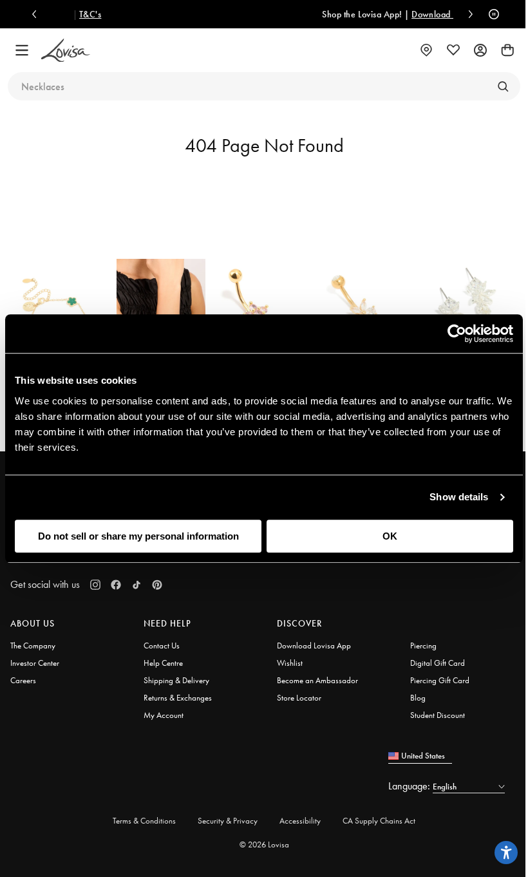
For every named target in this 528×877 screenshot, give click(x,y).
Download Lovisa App (314, 645)
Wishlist (290, 662)
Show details (458, 496)
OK (389, 536)
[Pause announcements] (490, 14)
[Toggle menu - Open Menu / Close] (22, 50)
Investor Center (34, 662)
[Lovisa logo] (65, 50)
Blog (418, 697)
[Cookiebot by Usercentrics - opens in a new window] (457, 333)
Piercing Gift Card (439, 680)
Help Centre (163, 662)
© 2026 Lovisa (264, 844)
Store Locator (299, 697)
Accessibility (300, 820)
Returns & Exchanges (178, 697)
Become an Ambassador (317, 680)
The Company (32, 645)
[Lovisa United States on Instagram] (95, 585)
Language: (410, 786)
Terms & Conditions (144, 820)
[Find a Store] (426, 50)
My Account (164, 715)
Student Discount (437, 715)
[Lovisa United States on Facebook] (116, 585)
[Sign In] (480, 50)
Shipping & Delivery (176, 680)
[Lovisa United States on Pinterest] (157, 585)
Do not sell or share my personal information (138, 536)
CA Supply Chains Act (379, 820)
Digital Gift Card (437, 662)
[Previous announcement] (37, 14)
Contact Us (162, 645)
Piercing (423, 645)
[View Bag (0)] (507, 50)
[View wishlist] (453, 50)
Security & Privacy (228, 820)
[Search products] (503, 86)
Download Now (407, 14)
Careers (23, 680)
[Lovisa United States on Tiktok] (136, 585)
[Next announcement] (467, 14)
